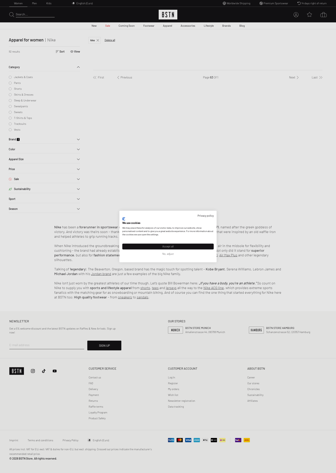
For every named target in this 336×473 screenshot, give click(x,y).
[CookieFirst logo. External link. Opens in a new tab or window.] (123, 219)
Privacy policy (206, 215)
